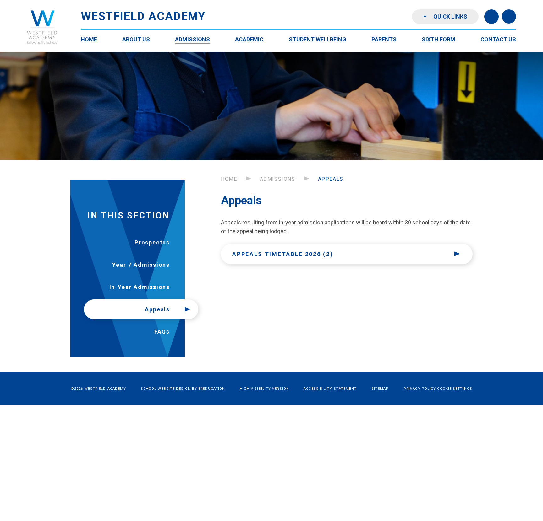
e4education (211, 389)
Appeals (330, 179)
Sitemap (380, 389)
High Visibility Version (264, 389)
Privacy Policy (419, 389)
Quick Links (445, 16)
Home (229, 179)
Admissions (277, 179)
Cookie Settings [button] (454, 389)
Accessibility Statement (330, 389)
